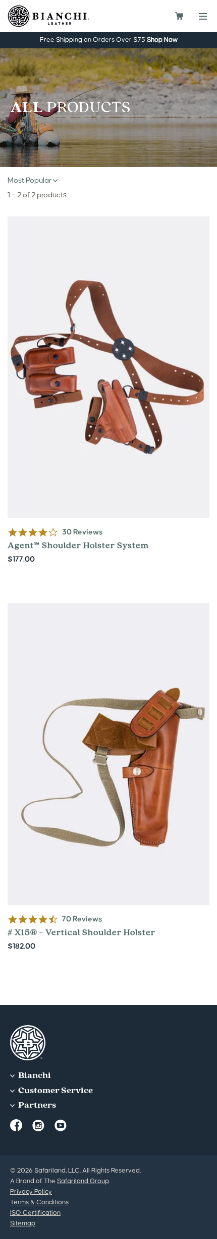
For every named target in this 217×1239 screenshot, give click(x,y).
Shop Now (162, 39)
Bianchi (34, 1075)
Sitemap (22, 1223)
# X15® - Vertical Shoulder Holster (108, 777)
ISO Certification (35, 1212)
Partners (36, 1105)
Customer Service (55, 1091)
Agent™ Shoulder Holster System (108, 391)
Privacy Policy (31, 1191)
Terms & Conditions (39, 1202)
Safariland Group (83, 1181)
